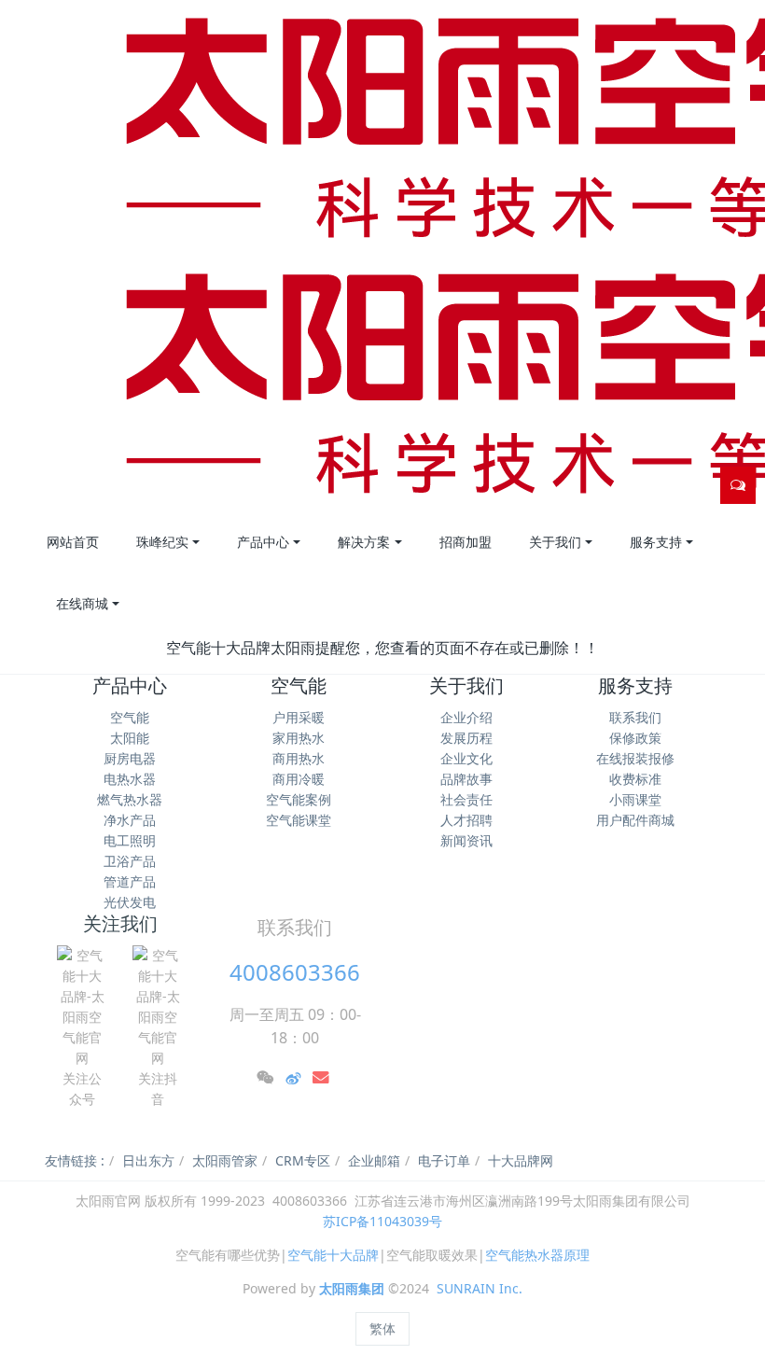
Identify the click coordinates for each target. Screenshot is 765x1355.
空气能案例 (298, 799)
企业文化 (466, 758)
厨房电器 (130, 758)
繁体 (382, 1328)
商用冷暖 (298, 779)
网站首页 (73, 542)
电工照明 (130, 840)
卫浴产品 (130, 861)
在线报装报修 (635, 758)
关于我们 (466, 685)
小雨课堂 (635, 799)
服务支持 (635, 685)
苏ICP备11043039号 (382, 1221)
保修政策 (635, 738)
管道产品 (130, 881)
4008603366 (295, 972)
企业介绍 (466, 717)
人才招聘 (466, 820)
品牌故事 (466, 779)
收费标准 (635, 779)
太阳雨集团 (351, 1288)
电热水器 (130, 779)
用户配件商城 (635, 820)
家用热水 (298, 738)
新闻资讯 (466, 840)
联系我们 (635, 717)
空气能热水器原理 (537, 1255)
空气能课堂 (298, 820)
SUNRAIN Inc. (479, 1288)
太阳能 (129, 738)
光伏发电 (130, 902)
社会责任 (466, 799)
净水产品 (130, 820)
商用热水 (298, 758)
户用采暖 (298, 717)
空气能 (129, 717)
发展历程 (466, 738)
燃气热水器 (129, 799)
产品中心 (129, 685)
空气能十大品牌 (333, 1255)
